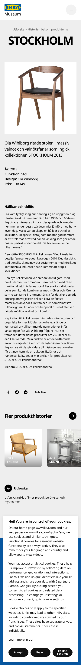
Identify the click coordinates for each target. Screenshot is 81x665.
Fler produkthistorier (28, 416)
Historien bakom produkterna (48, 29)
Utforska (18, 29)
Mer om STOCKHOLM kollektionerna (28, 367)
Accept (18, 652)
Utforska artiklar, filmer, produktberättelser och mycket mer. (35, 500)
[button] (72, 416)
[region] (40, 589)
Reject (40, 652)
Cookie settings (62, 652)
